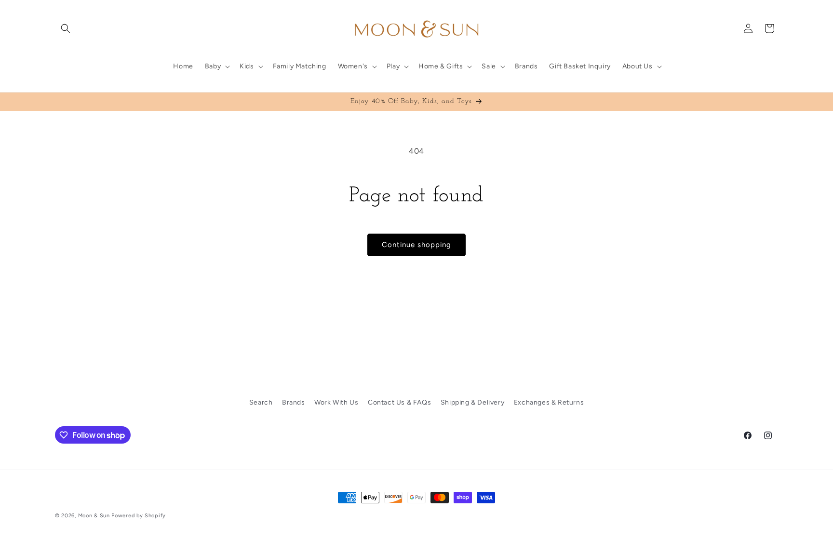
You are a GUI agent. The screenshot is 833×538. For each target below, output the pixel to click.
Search (261, 402)
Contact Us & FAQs (399, 402)
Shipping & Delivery (472, 402)
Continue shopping (416, 244)
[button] (65, 28)
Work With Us (336, 402)
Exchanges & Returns (549, 402)
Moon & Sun (94, 515)
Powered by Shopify (138, 515)
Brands (293, 402)
